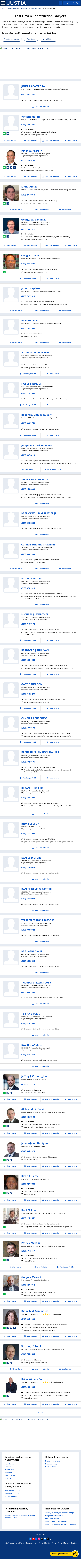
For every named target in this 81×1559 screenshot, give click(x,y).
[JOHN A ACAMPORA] (11, 92)
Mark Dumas (29, 186)
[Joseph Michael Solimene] (11, 451)
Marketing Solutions (70, 1543)
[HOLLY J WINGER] (11, 390)
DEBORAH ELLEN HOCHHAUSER (40, 752)
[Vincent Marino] (11, 123)
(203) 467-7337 (28, 94)
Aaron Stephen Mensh (35, 352)
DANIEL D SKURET (32, 857)
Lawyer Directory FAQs (54, 1515)
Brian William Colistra (34, 1379)
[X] (48, 1539)
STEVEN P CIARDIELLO (34, 479)
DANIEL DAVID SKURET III (36, 889)
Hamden (8, 1467)
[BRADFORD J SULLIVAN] (11, 656)
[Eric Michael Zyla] (11, 585)
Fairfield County (11, 1496)
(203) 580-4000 (28, 1387)
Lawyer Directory (12, 8)
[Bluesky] (45, 1539)
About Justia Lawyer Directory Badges (59, 1513)
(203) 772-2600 (28, 393)
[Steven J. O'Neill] (11, 1352)
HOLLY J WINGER (31, 383)
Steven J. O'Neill (31, 1346)
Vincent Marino (30, 116)
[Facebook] (36, 1539)
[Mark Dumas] (11, 193)
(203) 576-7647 (28, 1023)
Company (29, 1543)
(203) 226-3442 (28, 1218)
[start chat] (75, 1553)
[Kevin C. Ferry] (11, 1182)
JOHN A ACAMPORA (33, 86)
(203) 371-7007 (28, 833)
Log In (67, 3)
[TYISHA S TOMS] (11, 1020)
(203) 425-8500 (28, 1117)
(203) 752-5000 (28, 328)
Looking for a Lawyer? (61, 1554)
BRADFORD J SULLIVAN (35, 650)
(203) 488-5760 (28, 423)
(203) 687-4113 (28, 455)
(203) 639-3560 (28, 992)
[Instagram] (39, 1539)
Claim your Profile (52, 1518)
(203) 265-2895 (28, 263)
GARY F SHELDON (31, 684)
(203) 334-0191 (28, 761)
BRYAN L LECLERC (32, 788)
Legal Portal (20, 1543)
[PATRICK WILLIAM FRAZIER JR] (11, 519)
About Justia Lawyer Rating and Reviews (60, 1524)
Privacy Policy (57, 1543)
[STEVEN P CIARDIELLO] (11, 485)
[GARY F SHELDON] (11, 690)
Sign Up (75, 3)
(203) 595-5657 (28, 1250)
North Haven (10, 1476)
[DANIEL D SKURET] (11, 864)
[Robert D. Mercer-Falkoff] (11, 421)
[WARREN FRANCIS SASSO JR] (11, 926)
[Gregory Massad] (11, 1283)
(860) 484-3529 (28, 1151)
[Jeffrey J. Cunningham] (11, 1082)
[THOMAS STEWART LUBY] (11, 989)
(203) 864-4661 (28, 124)
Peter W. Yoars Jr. (31, 150)
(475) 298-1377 (28, 229)
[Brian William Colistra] (11, 1385)
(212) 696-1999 (28, 1319)
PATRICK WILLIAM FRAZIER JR (38, 513)
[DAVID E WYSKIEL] (11, 1051)
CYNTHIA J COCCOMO (34, 718)
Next (40, 1412)
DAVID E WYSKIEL (31, 1045)
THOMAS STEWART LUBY (36, 982)
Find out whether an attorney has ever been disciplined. (20, 1516)
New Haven (9, 1464)
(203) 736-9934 (28, 867)
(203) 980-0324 (28, 929)
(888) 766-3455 (28, 1354)
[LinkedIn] (30, 1539)
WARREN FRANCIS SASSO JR (37, 920)
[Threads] (42, 1539)
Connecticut (36, 8)
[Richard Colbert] (11, 327)
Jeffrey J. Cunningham (34, 1076)
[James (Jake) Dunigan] (11, 1149)
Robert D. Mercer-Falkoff (36, 414)
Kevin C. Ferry (29, 1176)
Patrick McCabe (30, 1243)
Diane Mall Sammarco (34, 1311)
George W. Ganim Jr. (33, 219)
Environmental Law (52, 1461)
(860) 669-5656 (28, 961)
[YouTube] (33, 1539)
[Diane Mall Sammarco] (11, 1317)
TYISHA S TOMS (30, 1013)
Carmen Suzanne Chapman (38, 544)
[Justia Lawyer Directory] (16, 3)
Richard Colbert (31, 320)
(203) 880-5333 (28, 554)
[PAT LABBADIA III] (11, 957)
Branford (8, 1473)
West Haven (9, 1470)
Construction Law (25, 8)
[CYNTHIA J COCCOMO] (11, 724)
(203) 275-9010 (28, 194)
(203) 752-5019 (28, 296)
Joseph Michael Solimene (36, 445)
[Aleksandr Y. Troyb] (11, 1115)
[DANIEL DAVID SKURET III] (11, 895)
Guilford (8, 1479)
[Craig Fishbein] (11, 261)
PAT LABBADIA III (31, 951)
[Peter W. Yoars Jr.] (11, 157)
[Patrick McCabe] (11, 1249)
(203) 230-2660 (28, 523)
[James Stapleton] (11, 294)
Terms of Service (44, 1543)
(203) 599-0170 (28, 727)
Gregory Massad (31, 1277)
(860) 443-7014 (28, 1284)
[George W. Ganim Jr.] (11, 226)
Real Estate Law (51, 1467)
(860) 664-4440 (28, 660)
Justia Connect (9, 1543)
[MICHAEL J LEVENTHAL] (11, 620)
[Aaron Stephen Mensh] (11, 359)
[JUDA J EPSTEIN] (11, 830)
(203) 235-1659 (28, 1054)
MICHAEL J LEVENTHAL (35, 614)
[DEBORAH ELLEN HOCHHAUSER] (11, 758)
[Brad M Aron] (11, 1216)
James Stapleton (31, 288)
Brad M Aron (29, 1210)
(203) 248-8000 (28, 489)
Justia (3, 8)
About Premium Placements (56, 1521)
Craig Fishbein (30, 255)
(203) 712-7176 (28, 624)
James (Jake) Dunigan (34, 1143)
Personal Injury (51, 1464)
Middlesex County (12, 1493)
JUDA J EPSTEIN (30, 823)
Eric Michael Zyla (31, 578)
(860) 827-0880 (28, 1184)
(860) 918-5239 (28, 693)
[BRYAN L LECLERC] (11, 794)
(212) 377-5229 (28, 1084)
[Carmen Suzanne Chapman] (11, 551)
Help (35, 1543)
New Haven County (12, 1490)
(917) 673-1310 (28, 588)
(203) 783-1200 (28, 797)
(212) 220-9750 (28, 160)
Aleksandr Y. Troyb (32, 1109)
